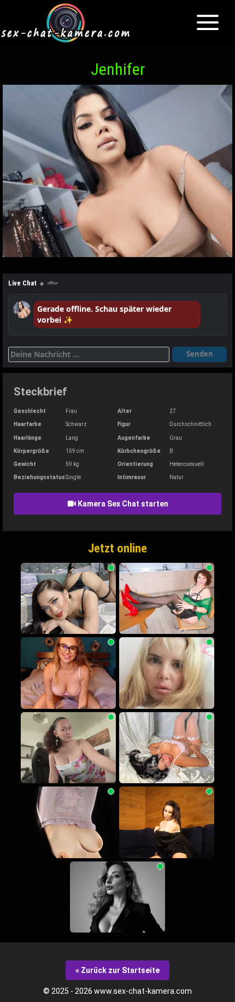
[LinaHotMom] (166, 598)
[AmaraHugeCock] (68, 598)
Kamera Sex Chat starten (122, 503)
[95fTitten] (68, 822)
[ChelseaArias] (166, 748)
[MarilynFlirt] (117, 897)
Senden (199, 354)
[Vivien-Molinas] (68, 748)
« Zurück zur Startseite (117, 970)
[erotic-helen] (166, 822)
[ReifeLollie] (68, 673)
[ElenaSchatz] (166, 673)
